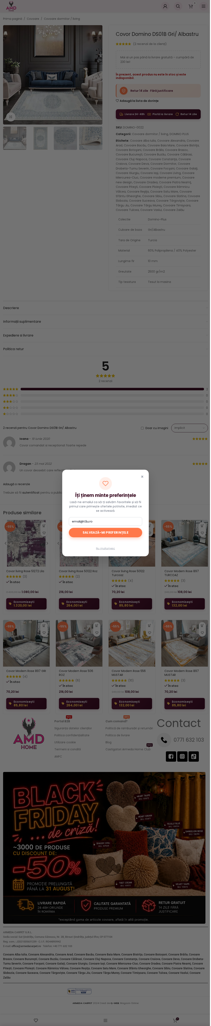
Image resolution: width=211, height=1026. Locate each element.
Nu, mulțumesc (105, 548)
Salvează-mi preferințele (105, 532)
